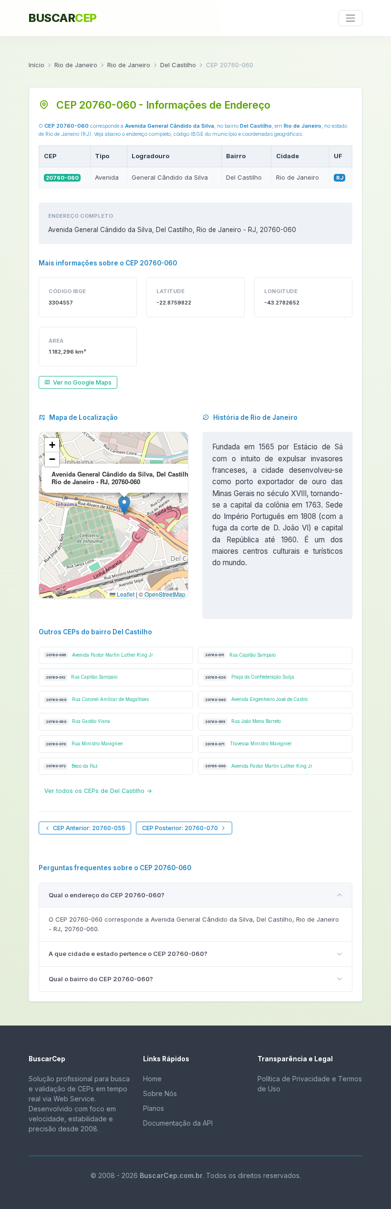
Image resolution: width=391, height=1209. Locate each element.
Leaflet (124, 594)
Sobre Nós (160, 1093)
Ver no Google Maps (82, 382)
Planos (153, 1108)
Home (152, 1079)
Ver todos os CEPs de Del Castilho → (98, 790)
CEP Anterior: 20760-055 (89, 828)
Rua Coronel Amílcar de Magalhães (97, 699)
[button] (124, 505)
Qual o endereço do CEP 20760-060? (107, 895)
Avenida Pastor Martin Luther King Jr (99, 655)
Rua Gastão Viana (78, 721)
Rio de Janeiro (75, 65)
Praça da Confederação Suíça (249, 677)
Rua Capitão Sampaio (240, 655)
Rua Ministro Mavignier (84, 743)
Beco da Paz (72, 766)
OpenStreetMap (164, 594)
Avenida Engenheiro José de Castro (256, 699)
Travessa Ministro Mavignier (248, 743)
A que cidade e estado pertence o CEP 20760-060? (128, 953)
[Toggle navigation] (350, 18)
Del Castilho (178, 65)
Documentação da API (178, 1123)
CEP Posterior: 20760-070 (180, 828)
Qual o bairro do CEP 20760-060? (101, 979)
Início (36, 65)
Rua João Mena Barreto (243, 721)
